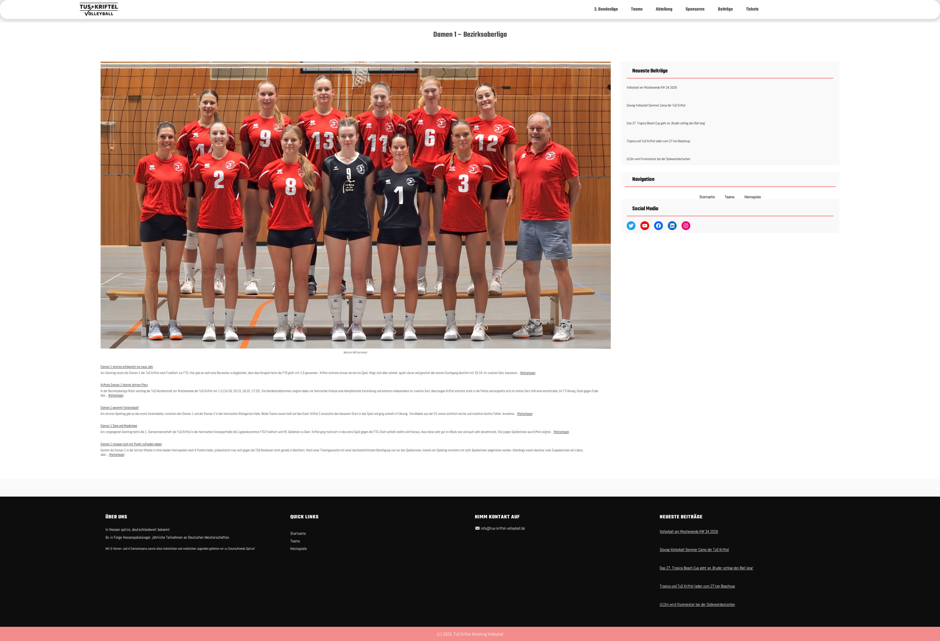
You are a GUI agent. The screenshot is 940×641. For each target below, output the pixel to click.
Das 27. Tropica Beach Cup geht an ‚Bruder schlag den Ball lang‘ (666, 123)
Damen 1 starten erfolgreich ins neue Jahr (127, 366)
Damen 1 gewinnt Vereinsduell (120, 407)
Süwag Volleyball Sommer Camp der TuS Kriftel (656, 105)
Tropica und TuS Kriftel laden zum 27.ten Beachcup (658, 141)
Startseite (707, 196)
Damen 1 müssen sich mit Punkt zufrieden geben (131, 444)
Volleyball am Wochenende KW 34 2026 (652, 87)
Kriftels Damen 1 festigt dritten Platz (124, 385)
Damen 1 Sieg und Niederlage (119, 425)
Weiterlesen (527, 373)
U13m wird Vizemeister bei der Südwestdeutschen (658, 159)
